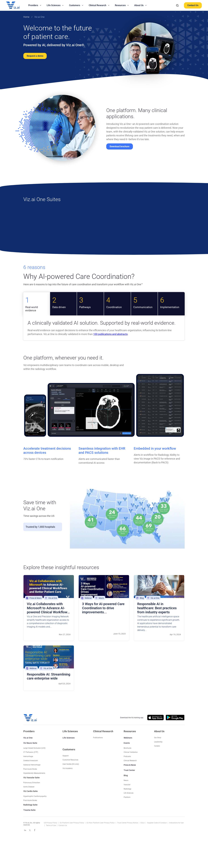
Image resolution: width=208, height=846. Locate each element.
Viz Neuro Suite (30, 743)
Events (127, 743)
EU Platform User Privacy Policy (72, 823)
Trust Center (129, 770)
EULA (143, 823)
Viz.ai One (39, 17)
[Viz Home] (30, 717)
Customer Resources (70, 760)
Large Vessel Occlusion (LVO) (34, 748)
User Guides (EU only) (71, 764)
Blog (126, 775)
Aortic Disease (28, 787)
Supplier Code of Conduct (157, 823)
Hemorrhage (28, 756)
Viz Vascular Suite (31, 777)
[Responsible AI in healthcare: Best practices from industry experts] (159, 586)
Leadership (158, 742)
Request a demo (35, 56)
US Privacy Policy (51, 823)
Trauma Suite (29, 810)
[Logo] (16, 5)
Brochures (127, 748)
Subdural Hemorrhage (31, 765)
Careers (157, 746)
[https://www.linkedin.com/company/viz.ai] (25, 830)
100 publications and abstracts (110, 334)
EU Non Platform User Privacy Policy (101, 823)
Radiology (127, 789)
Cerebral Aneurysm (30, 761)
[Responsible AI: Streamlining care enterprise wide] (48, 656)
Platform (127, 797)
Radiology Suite (30, 805)
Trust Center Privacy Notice (127, 823)
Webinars (128, 738)
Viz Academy (68, 768)
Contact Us (192, 5)
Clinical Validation (131, 752)
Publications (98, 738)
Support (66, 756)
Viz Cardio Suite (30, 791)
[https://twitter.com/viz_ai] (30, 830)
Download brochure (119, 146)
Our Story (157, 738)
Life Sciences (69, 738)
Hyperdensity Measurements (34, 773)
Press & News (130, 765)
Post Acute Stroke (30, 769)
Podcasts (127, 756)
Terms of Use (51, 825)
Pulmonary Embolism (31, 783)
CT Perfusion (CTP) (30, 752)
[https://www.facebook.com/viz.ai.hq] (34, 830)
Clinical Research (130, 761)
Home (26, 17)
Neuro (126, 780)
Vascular (127, 785)
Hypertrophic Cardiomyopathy (35, 796)
